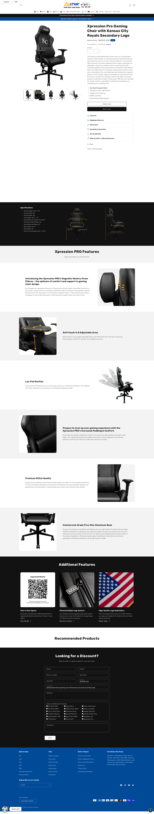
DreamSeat (51, 774)
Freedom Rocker (53, 714)
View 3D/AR (24, 621)
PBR (20, 768)
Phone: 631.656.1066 (84, 756)
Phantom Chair (71, 711)
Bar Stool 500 (53, 706)
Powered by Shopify (33, 807)
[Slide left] (21, 95)
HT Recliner (52, 719)
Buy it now (107, 109)
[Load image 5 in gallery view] (73, 95)
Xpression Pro (88, 719)
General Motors (23, 774)
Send (50, 738)
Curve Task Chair (54, 711)
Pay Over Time (52, 771)
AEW (20, 765)
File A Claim (52, 759)
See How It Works (66, 621)
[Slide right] (81, 95)
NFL (20, 756)
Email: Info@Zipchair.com (85, 759)
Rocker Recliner (71, 714)
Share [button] (91, 144)
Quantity (89, 47)
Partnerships (52, 768)
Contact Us (81, 765)
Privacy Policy (82, 768)
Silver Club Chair (90, 706)
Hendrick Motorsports (25, 771)
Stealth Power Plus (90, 714)
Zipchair (26, 807)
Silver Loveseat (89, 709)
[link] (77, 224)
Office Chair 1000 (72, 709)
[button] (21, 5)
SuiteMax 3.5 (88, 716)
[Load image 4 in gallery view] (62, 95)
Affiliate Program (53, 756)
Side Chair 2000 (71, 716)
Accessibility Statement (85, 771)
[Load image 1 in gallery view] (28, 95)
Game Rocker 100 (54, 716)
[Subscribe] (49, 785)
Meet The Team (53, 762)
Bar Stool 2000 (53, 709)
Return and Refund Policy (85, 762)
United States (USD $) (27, 801)
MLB (20, 759)
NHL (20, 762)
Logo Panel (70, 706)
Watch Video (103, 621)
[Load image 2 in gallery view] (40, 95)
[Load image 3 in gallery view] (51, 95)
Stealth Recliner (89, 711)
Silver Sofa (70, 719)
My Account (52, 765)
